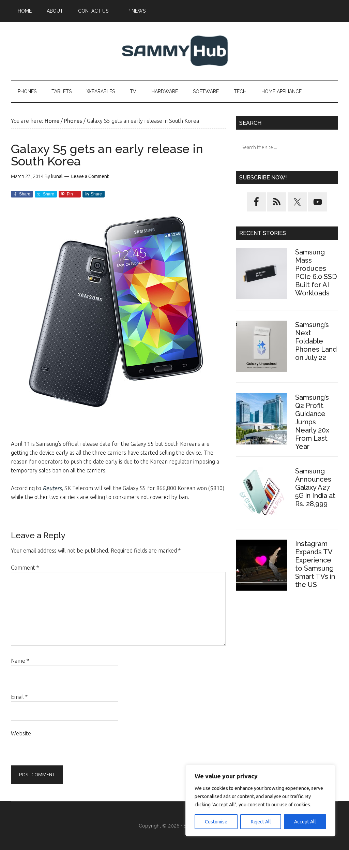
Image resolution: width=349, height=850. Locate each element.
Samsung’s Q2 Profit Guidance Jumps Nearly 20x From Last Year (312, 422)
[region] (260, 800)
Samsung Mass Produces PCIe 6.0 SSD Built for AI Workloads (316, 272)
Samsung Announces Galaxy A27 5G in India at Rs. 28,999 (315, 487)
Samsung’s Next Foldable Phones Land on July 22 (316, 341)
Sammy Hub (174, 50)
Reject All (261, 821)
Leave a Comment (90, 176)
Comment (25, 568)
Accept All (305, 821)
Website (21, 733)
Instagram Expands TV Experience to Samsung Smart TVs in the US (315, 564)
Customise (216, 821)
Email (19, 697)
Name (20, 661)
